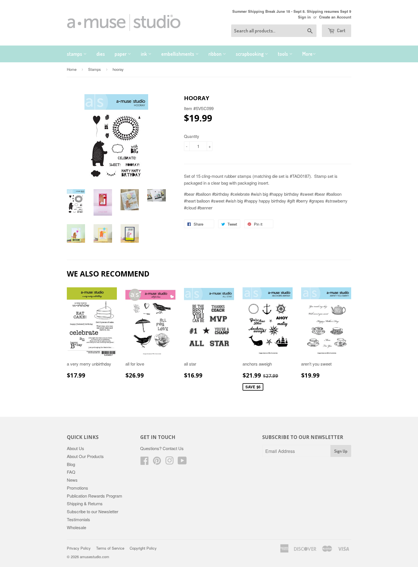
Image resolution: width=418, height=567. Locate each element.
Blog (71, 464)
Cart (340, 30)
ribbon (215, 54)
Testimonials (78, 519)
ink (144, 54)
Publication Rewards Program (94, 496)
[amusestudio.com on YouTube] (182, 462)
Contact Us (173, 448)
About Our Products (85, 456)
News (72, 480)
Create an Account (335, 17)
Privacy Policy (79, 548)
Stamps (94, 69)
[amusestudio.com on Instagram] (169, 462)
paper (121, 54)
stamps (75, 54)
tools (283, 54)
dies (100, 54)
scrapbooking (250, 54)
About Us (75, 448)
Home (71, 69)
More (307, 54)
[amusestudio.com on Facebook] (144, 462)
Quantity (191, 136)
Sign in (304, 17)
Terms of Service (110, 548)
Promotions (77, 488)
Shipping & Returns (85, 503)
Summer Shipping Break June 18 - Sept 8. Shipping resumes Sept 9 (291, 11)
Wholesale (76, 527)
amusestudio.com (94, 556)
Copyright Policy (143, 548)
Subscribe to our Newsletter (92, 511)
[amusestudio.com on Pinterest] (157, 462)
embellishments (178, 54)
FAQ (71, 472)
